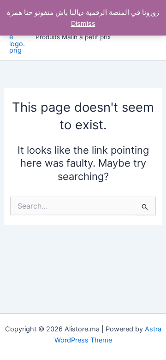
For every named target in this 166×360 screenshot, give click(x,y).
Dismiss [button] (83, 23)
